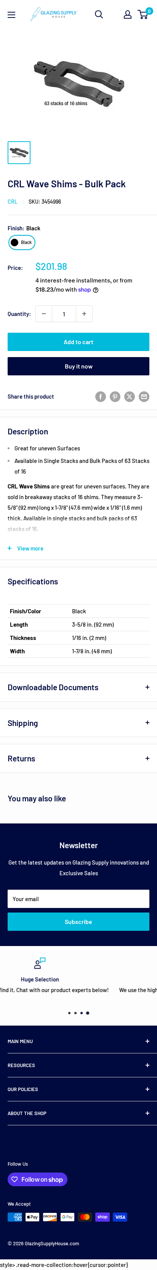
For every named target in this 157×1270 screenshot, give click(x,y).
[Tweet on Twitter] (129, 396)
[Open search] (99, 14)
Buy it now (79, 366)
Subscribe (78, 921)
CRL (13, 201)
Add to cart (78, 341)
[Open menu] (11, 15)
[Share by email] (144, 396)
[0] (143, 14)
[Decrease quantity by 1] (44, 314)
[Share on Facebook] (100, 396)
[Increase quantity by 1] (84, 314)
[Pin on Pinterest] (115, 396)
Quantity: (19, 313)
